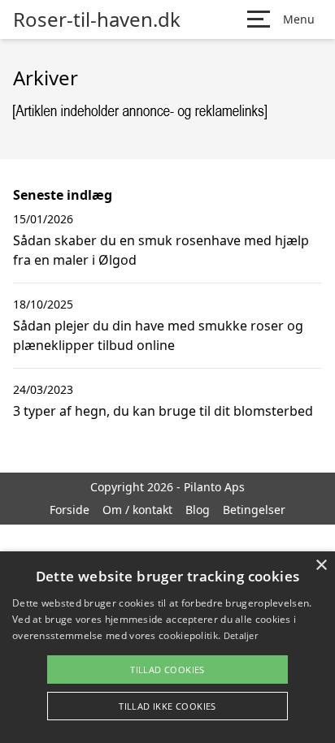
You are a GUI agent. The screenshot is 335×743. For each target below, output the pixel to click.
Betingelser (254, 509)
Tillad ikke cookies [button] (167, 706)
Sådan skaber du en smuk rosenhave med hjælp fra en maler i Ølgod (161, 250)
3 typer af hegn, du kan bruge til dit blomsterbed (163, 411)
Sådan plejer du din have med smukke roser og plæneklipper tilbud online (158, 335)
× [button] (321, 565)
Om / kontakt (137, 509)
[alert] (167, 647)
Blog (197, 509)
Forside (69, 509)
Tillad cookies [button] (167, 669)
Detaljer (241, 635)
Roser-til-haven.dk (97, 19)
